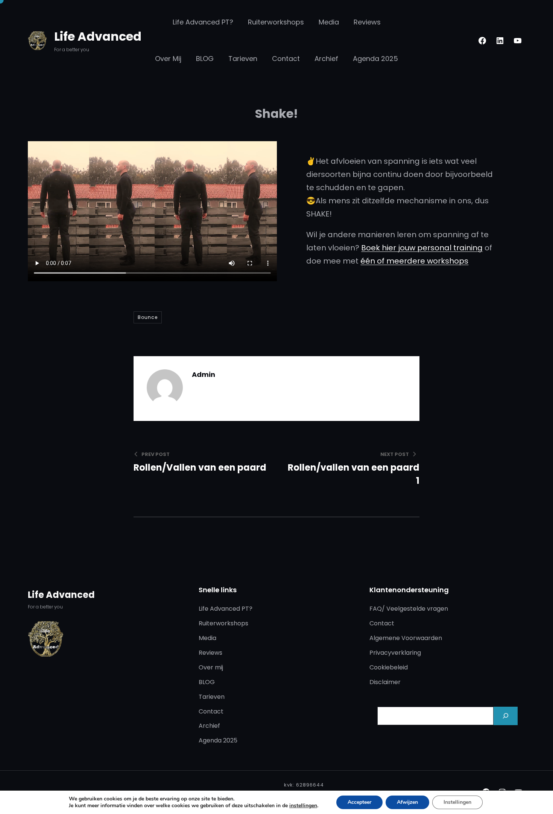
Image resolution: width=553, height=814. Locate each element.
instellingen (303, 805)
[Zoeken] (506, 716)
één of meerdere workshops (414, 261)
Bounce (148, 317)
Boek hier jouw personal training (422, 247)
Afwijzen (407, 802)
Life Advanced (97, 36)
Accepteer (359, 802)
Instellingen (457, 802)
